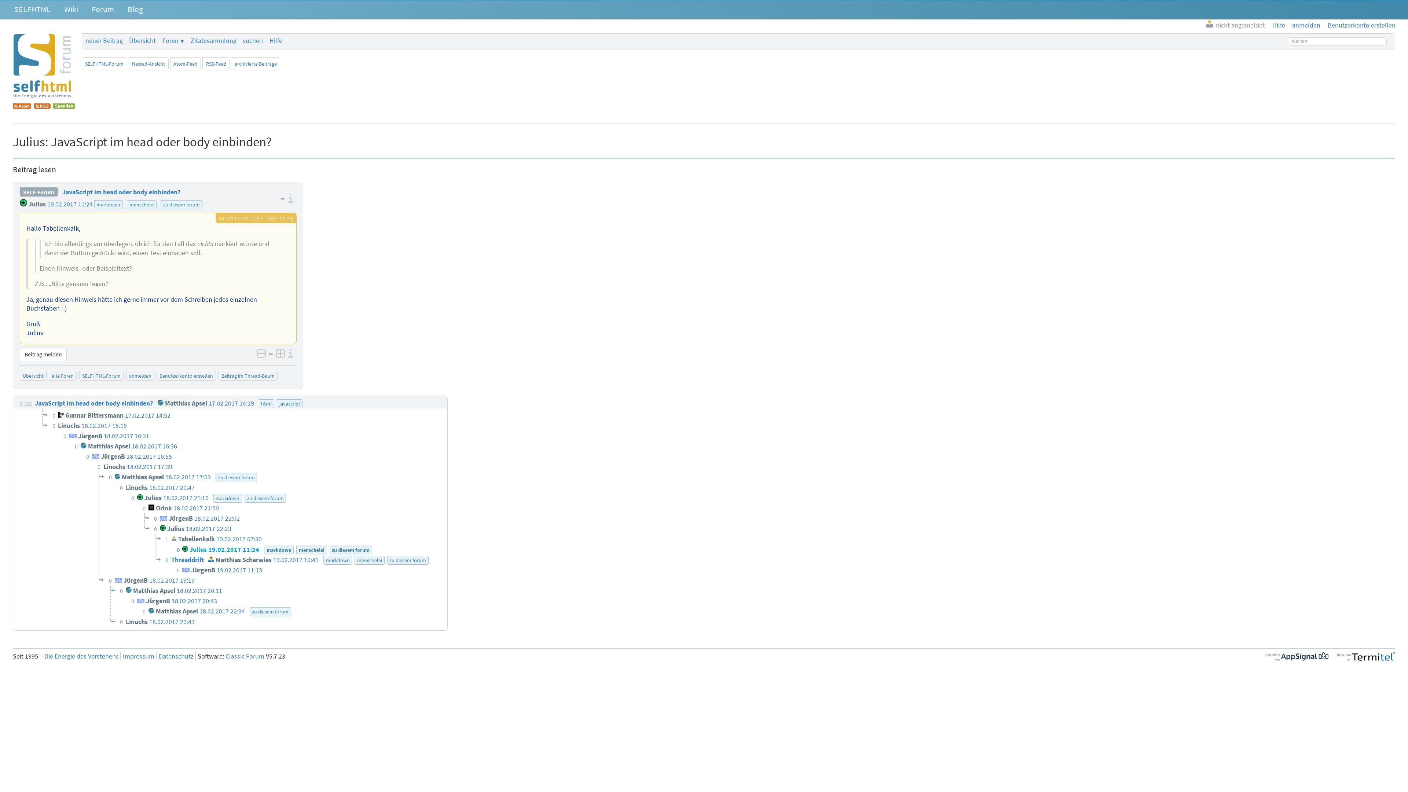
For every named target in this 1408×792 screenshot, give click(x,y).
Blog (135, 9)
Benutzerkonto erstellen (186, 376)
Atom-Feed (185, 63)
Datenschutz (176, 656)
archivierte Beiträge (256, 63)
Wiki (71, 9)
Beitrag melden (43, 354)
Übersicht (142, 41)
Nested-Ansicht (148, 63)
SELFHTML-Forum (104, 63)
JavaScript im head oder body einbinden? (121, 192)
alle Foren (63, 376)
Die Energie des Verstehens (81, 656)
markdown (108, 204)
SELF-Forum (38, 192)
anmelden (140, 376)
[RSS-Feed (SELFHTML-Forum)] (42, 107)
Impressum (138, 656)
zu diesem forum (181, 204)
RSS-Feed (216, 63)
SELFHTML (32, 9)
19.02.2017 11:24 (70, 204)
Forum (103, 9)
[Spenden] (64, 107)
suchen (253, 41)
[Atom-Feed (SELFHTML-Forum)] (22, 107)
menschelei (141, 204)
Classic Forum (244, 656)
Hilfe (276, 41)
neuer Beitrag (104, 41)
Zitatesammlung (213, 41)
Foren (170, 41)
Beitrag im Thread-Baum (248, 376)
